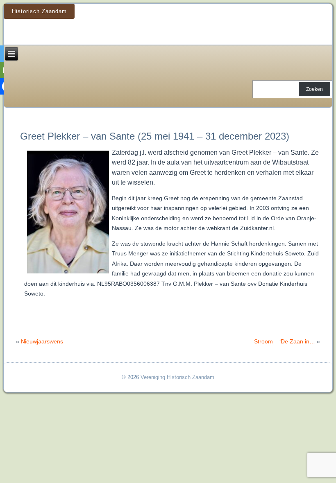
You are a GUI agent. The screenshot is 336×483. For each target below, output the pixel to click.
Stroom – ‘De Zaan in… (284, 341)
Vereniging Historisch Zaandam (177, 377)
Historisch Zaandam (39, 11)
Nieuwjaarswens (42, 341)
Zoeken (314, 89)
